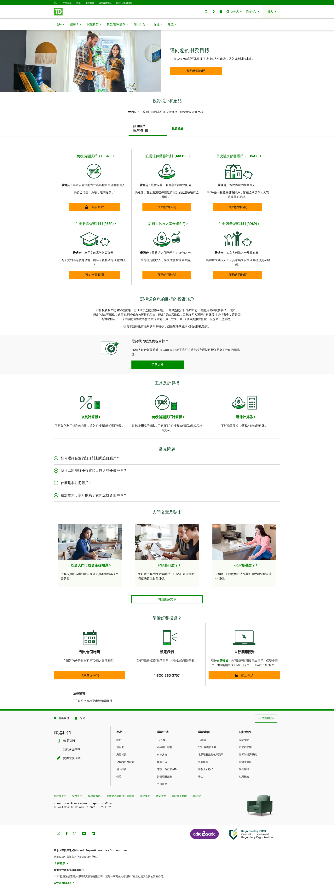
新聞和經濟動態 (248, 754)
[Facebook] (66, 834)
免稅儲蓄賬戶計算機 (167, 417)
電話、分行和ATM (167, 769)
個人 (56, 3)
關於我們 (244, 740)
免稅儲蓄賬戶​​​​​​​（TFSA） (94, 156)
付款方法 (162, 754)
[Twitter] (58, 834)
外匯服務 (162, 784)
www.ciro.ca (63, 883)
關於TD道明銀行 (124, 3)
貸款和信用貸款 (125, 762)
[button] (206, 11)
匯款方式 (162, 762)
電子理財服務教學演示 (210, 754)
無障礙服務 (94, 796)
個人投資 (139, 24)
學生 (200, 776)
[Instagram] (74, 834)
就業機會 (244, 776)
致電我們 (69, 740)
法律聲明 (77, 796)
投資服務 (89, 3)
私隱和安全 (60, 796)
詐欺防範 (203, 762)
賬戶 (59, 24)
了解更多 (60, 863)
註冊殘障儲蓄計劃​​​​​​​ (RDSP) (238, 224)
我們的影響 (245, 747)
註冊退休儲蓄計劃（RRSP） (166, 156)
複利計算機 (89, 417)
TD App (161, 740)
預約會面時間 (72, 749)
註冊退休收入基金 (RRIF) (166, 224)
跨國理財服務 (164, 776)
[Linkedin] (93, 834)
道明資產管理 (105, 3)
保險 (156, 24)
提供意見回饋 (72, 758)
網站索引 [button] (198, 796)
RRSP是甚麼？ (244, 565)
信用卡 (74, 24)
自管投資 (222, 660)
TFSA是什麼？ (167, 565)
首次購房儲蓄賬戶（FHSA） (237, 156)
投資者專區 (245, 762)
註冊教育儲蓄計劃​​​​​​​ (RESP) (95, 224)
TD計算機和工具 (207, 747)
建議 (171, 24)
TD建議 (202, 740)
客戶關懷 (244, 769)
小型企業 (67, 3)
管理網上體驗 (179, 796)
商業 (78, 3)
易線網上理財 (164, 747)
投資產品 (177, 128)
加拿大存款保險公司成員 (120, 796)
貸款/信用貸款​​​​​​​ (116, 24)
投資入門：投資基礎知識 (89, 565)
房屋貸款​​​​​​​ (93, 24)
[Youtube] (84, 834)
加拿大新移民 (205, 769)
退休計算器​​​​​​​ (244, 417)
